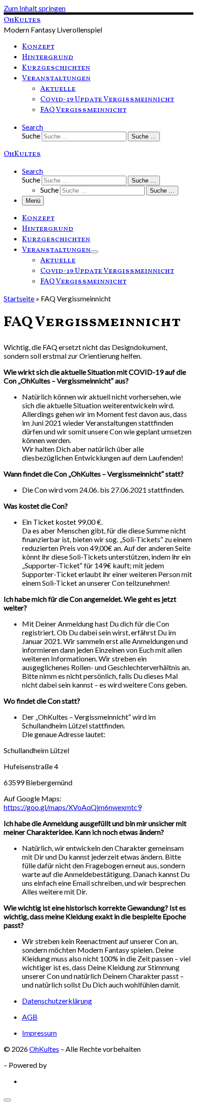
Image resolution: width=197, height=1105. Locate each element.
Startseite (19, 298)
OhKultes (44, 1048)
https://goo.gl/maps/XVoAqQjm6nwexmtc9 (73, 807)
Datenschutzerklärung (57, 1000)
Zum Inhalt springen (35, 8)
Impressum (39, 1032)
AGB (30, 1016)
